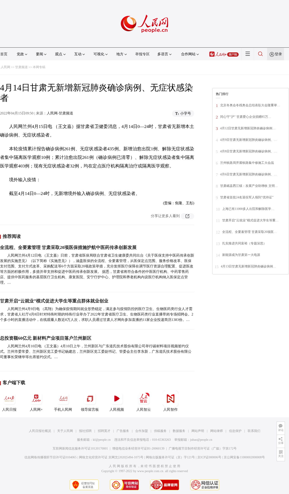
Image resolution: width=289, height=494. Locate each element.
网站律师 (216, 431)
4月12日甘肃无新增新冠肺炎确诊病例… (247, 128)
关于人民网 (65, 431)
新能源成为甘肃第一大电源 (241, 255)
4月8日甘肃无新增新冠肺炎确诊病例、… (248, 151)
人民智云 (143, 409)
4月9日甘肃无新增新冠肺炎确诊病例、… (248, 139)
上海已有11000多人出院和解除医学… (248, 209)
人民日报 (9, 409)
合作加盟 (141, 431)
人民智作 (170, 409)
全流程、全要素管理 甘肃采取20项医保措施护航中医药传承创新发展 (68, 247)
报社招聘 (85, 431)
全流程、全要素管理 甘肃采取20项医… (249, 232)
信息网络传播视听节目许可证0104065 (50, 457)
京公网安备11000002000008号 (244, 457)
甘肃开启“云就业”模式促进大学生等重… (250, 220)
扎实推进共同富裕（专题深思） (244, 243)
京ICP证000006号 (209, 457)
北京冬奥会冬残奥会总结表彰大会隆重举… (250, 105)
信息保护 (235, 431)
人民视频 (117, 409)
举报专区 (142, 54)
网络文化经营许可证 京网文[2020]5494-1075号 (111, 457)
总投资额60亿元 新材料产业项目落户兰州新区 (45, 338)
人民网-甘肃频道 (60, 113)
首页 (3, 54)
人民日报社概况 (40, 431)
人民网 (5, 67)
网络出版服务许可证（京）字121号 (170, 457)
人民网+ (36, 409)
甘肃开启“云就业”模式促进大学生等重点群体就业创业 (54, 300)
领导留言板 (90, 409)
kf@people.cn (102, 439)
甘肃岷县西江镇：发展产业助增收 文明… (249, 186)
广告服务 (123, 431)
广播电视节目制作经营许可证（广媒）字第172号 (203, 448)
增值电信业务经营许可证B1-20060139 (138, 448)
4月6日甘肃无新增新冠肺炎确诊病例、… (248, 174)
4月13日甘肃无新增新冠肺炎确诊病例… (248, 266)
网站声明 (197, 431)
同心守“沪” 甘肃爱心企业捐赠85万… (245, 116)
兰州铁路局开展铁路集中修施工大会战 (247, 163)
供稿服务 (160, 431)
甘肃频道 (21, 67)
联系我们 (254, 431)
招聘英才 (104, 431)
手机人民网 (63, 409)
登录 (278, 54)
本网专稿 (39, 67)
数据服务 (179, 431)
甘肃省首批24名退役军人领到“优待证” (246, 197)
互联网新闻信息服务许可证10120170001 (80, 448)
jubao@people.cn (201, 439)
